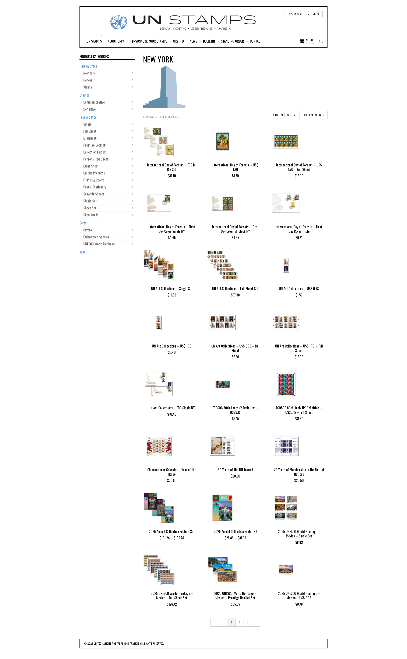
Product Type (87, 117)
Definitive (89, 109)
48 (288, 115)
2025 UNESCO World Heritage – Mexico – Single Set (299, 534)
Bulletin (209, 41)
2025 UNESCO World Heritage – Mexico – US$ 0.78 (299, 595)
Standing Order (232, 41)
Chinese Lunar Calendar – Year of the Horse (171, 472)
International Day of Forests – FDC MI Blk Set (171, 167)
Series (83, 223)
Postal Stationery (94, 187)
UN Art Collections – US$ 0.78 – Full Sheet (235, 348)
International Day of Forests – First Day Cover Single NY (172, 229)
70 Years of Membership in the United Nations (299, 472)
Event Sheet (91, 166)
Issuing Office (88, 66)
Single (87, 124)
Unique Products (94, 173)
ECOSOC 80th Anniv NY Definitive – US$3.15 (235, 410)
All (295, 115)
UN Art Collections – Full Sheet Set (235, 288)
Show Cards (91, 214)
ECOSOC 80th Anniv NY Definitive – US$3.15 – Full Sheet (299, 410)
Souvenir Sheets (93, 194)
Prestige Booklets (95, 145)
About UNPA (116, 41)
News (193, 41)
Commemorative (94, 102)
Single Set (90, 201)
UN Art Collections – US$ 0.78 (299, 288)
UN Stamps (94, 41)
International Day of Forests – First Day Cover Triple (299, 229)
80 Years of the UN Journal (235, 469)
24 (282, 115)
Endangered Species (96, 237)
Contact (256, 41)
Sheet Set (89, 207)
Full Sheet (89, 131)
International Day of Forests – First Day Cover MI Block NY (235, 229)
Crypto (178, 41)
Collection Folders (95, 152)
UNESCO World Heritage (99, 243)
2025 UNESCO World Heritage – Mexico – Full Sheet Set (172, 595)
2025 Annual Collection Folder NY (235, 531)
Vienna (87, 87)
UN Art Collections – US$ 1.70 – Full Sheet (299, 348)
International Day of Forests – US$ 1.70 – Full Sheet (299, 167)
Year (82, 252)
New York (89, 73)
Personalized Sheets (96, 159)
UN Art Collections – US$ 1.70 (171, 346)
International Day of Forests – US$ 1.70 (235, 167)
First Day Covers (94, 180)
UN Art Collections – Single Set (171, 288)
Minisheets (90, 138)
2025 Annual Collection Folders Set (172, 531)
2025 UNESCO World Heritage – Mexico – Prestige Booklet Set (235, 595)
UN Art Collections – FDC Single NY (172, 407)
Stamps (84, 95)
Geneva (87, 80)
